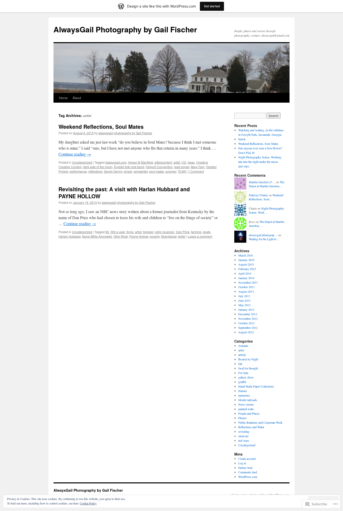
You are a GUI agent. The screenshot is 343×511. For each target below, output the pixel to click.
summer (170, 171)
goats (206, 232)
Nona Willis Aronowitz (97, 236)
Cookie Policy (88, 503)
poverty (154, 236)
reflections (95, 171)
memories (244, 395)
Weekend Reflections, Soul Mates (101, 126)
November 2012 (248, 318)
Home (63, 97)
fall (240, 364)
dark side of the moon (97, 167)
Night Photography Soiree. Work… (266, 210)
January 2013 (246, 309)
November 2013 (248, 282)
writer (182, 236)
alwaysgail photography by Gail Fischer (125, 133)
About (77, 97)
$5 (107, 232)
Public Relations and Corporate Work (260, 422)
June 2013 (244, 300)
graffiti (242, 382)
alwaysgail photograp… (263, 235)
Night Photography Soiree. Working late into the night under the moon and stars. (259, 161)
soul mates (156, 171)
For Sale (243, 373)
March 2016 (245, 255)
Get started (212, 6)
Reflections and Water (251, 427)
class (191, 162)
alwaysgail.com (116, 162)
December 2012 (247, 314)
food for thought (248, 368)
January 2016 (246, 260)
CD (184, 162)
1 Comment (196, 171)
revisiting (243, 431)
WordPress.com (247, 477)
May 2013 (244, 305)
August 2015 (246, 264)
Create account (247, 459)
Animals (243, 346)
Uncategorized (82, 162)
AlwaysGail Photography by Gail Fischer (125, 29)
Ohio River (120, 236)
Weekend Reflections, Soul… (266, 197)
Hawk (242, 139)
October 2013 (246, 287)
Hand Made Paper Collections (256, 386)
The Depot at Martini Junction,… (266, 184)
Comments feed (247, 472)
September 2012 (248, 328)
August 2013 (246, 291)
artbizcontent (163, 162)
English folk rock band (129, 167)
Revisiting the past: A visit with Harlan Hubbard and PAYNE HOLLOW (124, 192)
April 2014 (244, 273)
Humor (242, 391)
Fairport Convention (159, 167)
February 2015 (247, 269)
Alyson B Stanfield (140, 162)
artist (177, 162)
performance (78, 171)
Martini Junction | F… (262, 182)
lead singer (181, 167)
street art (243, 436)
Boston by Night (248, 359)
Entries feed (245, 468)
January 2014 (246, 278)
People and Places (249, 413)
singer (128, 171)
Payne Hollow (138, 236)
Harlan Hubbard (70, 236)
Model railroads (247, 400)
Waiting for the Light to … (264, 239)
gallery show (246, 377)
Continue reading (75, 154)
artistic (242, 355)
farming (196, 232)
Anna (130, 232)
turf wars (243, 440)
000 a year (117, 232)
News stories (246, 404)
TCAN (182, 171)
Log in (242, 463)
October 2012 (246, 323)
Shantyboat (169, 236)
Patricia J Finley (258, 195)
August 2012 (246, 332)
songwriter (141, 171)
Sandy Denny (113, 171)
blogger (148, 232)
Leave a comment (200, 236)
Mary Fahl (197, 167)
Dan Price (183, 232)
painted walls (246, 409)
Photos (242, 418)
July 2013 (244, 296)
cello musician (165, 232)
